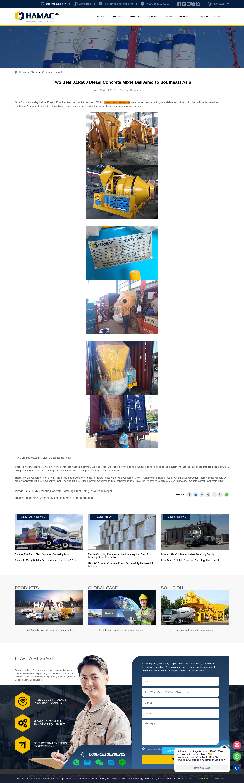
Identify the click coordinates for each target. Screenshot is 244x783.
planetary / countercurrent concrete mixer (200, 480)
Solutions (135, 16)
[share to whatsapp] (226, 494)
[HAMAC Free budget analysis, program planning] (122, 607)
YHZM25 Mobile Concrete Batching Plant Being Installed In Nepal (70, 491)
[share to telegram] (214, 494)
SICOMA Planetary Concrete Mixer (155, 480)
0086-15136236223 (158, 3)
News (169, 16)
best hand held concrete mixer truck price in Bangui (135, 477)
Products (118, 16)
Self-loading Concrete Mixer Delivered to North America (58, 497)
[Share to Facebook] (189, 494)
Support (203, 16)
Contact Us (220, 16)
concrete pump (125, 480)
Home (100, 16)
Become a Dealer (56, 3)
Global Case (186, 16)
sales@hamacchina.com (119, 3)
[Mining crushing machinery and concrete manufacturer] (37, 16)
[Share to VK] (201, 494)
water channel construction (183, 477)
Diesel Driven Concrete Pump (98, 480)
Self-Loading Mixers (68, 480)
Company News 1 (52, 72)
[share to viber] (208, 494)
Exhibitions (85, 3)
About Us (152, 16)
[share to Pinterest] (220, 494)
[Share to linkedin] (195, 494)
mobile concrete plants (36, 477)
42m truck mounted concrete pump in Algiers (77, 477)
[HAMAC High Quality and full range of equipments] (49, 607)
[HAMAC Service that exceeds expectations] (195, 607)
